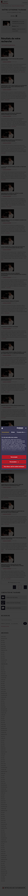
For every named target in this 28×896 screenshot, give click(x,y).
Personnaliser (13, 461)
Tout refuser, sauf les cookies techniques (14, 466)
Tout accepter (14, 457)
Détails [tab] (13, 432)
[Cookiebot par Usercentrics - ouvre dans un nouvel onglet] (17, 428)
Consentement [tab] (5, 432)
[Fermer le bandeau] (25, 428)
